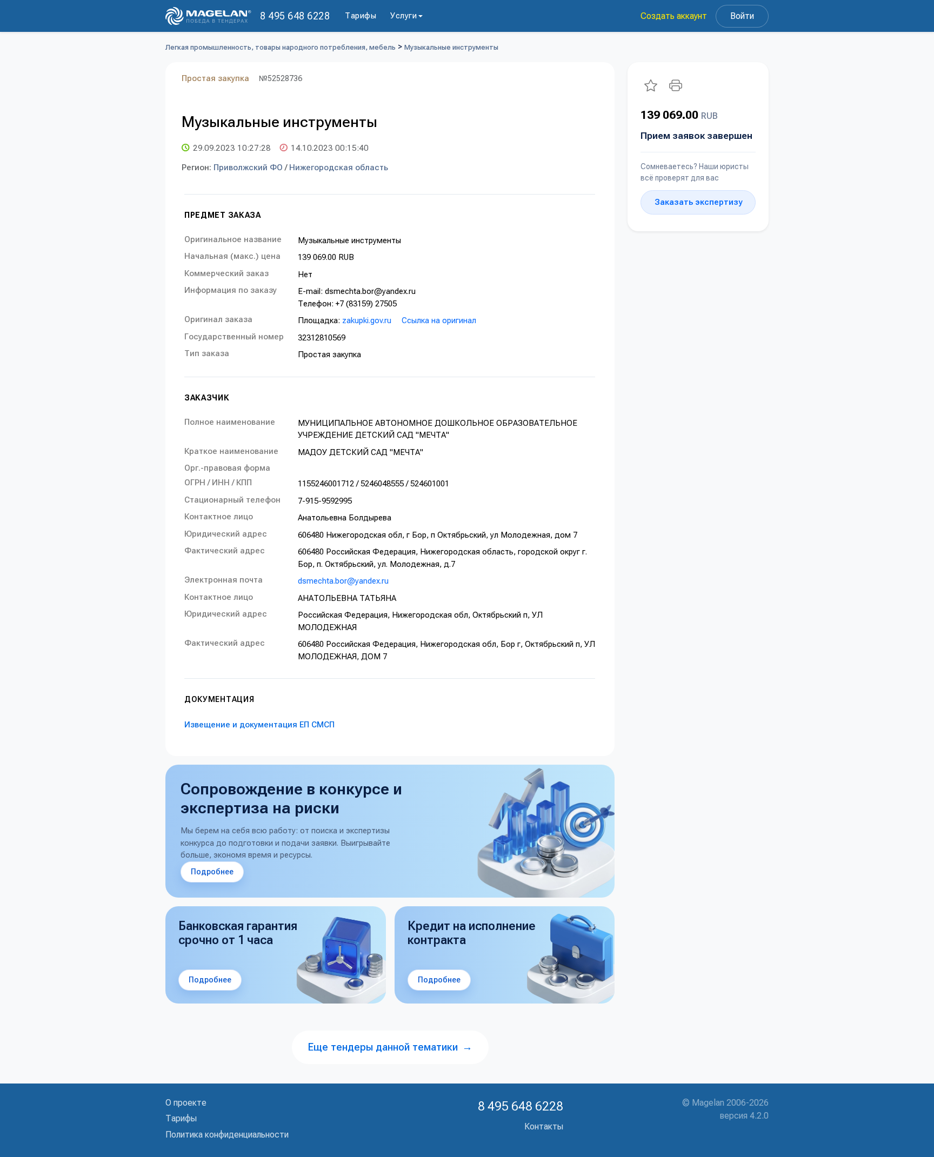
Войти (742, 16)
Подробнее (212, 871)
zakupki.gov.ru (366, 320)
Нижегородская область (338, 167)
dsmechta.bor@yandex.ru (343, 581)
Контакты (543, 1126)
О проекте (185, 1103)
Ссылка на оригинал (439, 320)
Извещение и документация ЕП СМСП (259, 725)
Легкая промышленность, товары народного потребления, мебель (280, 47)
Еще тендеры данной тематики (390, 1047)
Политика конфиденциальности (227, 1134)
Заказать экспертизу (698, 202)
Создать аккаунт (674, 16)
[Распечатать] (675, 85)
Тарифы (360, 16)
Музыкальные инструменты (451, 47)
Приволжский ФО (248, 167)
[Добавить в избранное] (651, 85)
